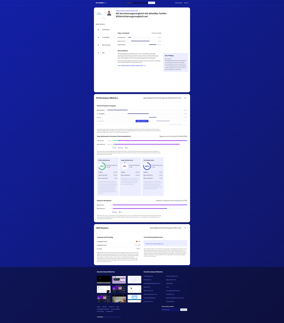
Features (104, 306)
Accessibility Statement (103, 309)
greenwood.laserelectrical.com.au (175, 298)
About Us (186, 2)
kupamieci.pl (147, 287)
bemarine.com (147, 279)
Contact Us (111, 306)
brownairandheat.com (172, 276)
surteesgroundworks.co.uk (173, 290)
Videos (98, 306)
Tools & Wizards (178, 2)
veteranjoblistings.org (149, 298)
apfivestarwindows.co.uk (150, 294)
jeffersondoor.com (148, 290)
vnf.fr (167, 287)
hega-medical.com (171, 279)
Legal (117, 306)
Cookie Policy (109, 311)
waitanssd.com (170, 294)
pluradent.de (169, 283)
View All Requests (142, 121)
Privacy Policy (100, 311)
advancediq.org (170, 301)
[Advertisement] (152, 25)
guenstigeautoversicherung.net (127, 11)
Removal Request (115, 309)
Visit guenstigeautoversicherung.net (131, 65)
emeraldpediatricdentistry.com (152, 283)
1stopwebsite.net (148, 276)
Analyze (151, 2)
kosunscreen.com (148, 301)
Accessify (101, 3)
